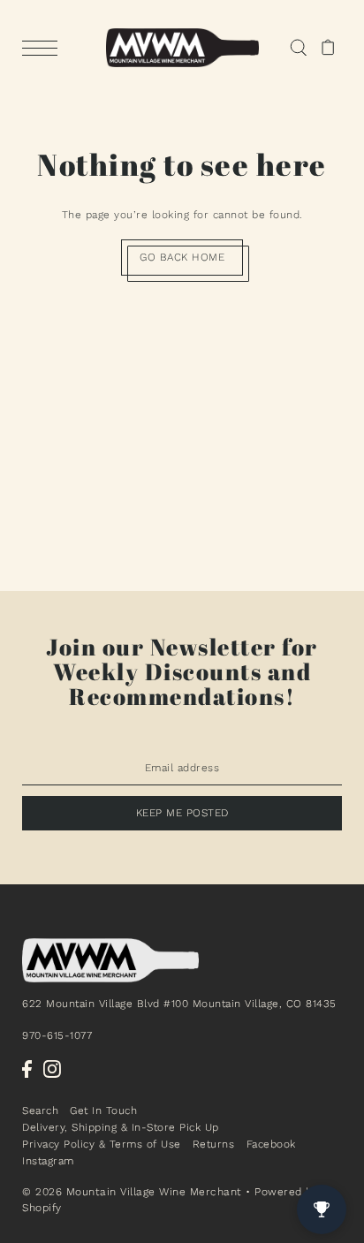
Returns (214, 1144)
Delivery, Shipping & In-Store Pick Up (120, 1127)
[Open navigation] (44, 48)
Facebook (271, 1144)
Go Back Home (182, 257)
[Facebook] (27, 1069)
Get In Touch (103, 1110)
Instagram (48, 1161)
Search (40, 1110)
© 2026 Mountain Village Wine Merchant (132, 1192)
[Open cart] (328, 48)
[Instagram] (52, 1069)
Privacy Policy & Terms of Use (101, 1144)
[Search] (298, 48)
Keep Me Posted (182, 813)
